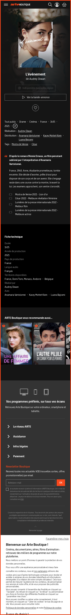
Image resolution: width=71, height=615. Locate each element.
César (34, 144)
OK (60, 482)
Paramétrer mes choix (57, 538)
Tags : (7, 144)
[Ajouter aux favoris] (35, 108)
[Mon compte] (57, 4)
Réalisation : (11, 131)
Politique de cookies (52, 607)
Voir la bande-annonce (38, 97)
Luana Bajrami (26, 139)
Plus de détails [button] (16, 343)
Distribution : (11, 135)
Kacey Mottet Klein (52, 135)
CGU (22, 499)
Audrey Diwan (25, 131)
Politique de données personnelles (21, 607)
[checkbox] (7, 489)
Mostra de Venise (20, 144)
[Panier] (64, 4)
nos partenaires (40, 571)
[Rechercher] (49, 4)
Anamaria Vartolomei (29, 135)
